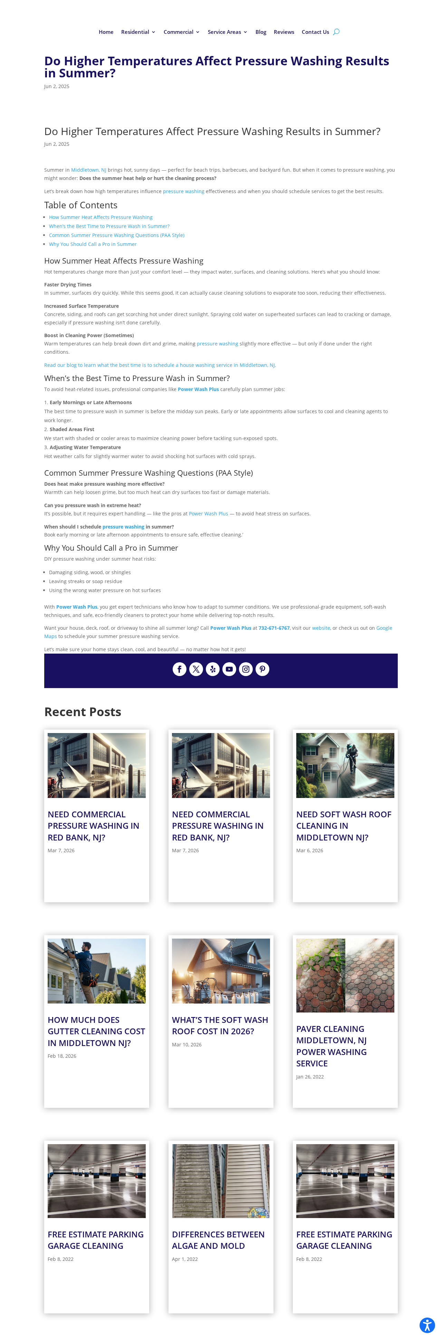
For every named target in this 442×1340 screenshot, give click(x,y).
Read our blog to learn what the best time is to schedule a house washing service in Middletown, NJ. (160, 365)
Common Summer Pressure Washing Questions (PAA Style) (116, 235)
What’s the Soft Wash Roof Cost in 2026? (220, 1025)
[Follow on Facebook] (179, 669)
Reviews (284, 32)
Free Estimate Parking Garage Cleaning (96, 1240)
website (321, 628)
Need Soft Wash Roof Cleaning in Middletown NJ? (344, 825)
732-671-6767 (274, 628)
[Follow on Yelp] (213, 669)
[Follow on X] (196, 669)
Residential (135, 32)
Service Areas (224, 32)
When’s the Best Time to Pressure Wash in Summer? (109, 226)
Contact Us (315, 32)
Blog (261, 32)
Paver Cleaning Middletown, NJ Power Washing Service (331, 1046)
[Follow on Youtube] (229, 669)
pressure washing (184, 191)
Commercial (178, 32)
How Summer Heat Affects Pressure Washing (101, 217)
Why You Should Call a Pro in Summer (93, 244)
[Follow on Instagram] (246, 669)
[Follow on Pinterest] (262, 669)
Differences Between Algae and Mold (218, 1240)
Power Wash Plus (198, 389)
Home (106, 32)
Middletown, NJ (88, 170)
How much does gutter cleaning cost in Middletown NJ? (96, 1031)
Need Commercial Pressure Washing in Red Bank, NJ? (94, 825)
